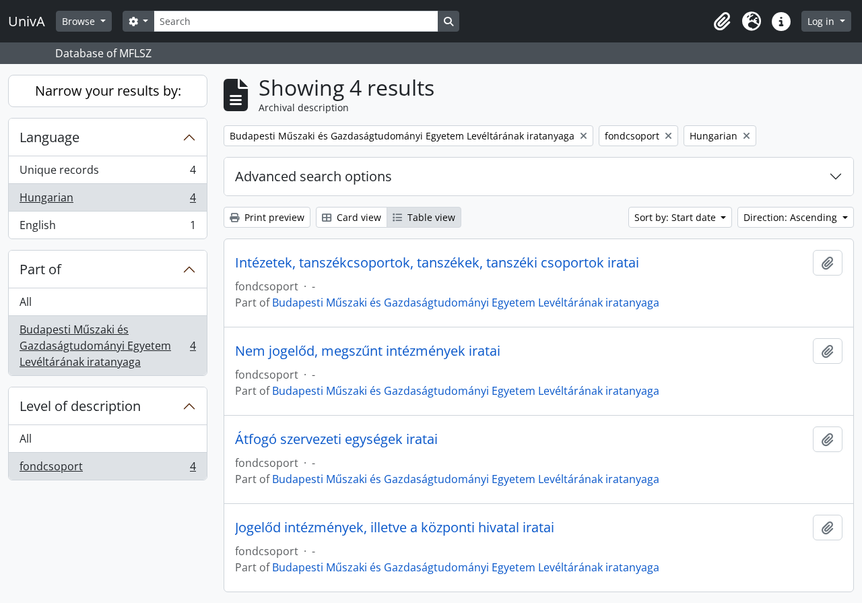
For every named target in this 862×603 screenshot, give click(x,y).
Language (49, 137)
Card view (357, 217)
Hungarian (107, 201)
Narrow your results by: (108, 91)
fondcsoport (107, 469)
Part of (40, 269)
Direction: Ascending (791, 217)
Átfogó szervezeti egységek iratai (336, 439)
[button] (722, 21)
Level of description (80, 406)
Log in (822, 21)
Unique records (107, 173)
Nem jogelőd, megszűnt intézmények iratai (367, 351)
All (26, 301)
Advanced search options (313, 176)
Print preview (273, 217)
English (107, 228)
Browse (80, 21)
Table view (430, 217)
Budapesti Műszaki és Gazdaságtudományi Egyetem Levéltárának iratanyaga (107, 345)
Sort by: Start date (676, 217)
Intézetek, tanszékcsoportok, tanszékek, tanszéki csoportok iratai (437, 263)
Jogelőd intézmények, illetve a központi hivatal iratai (394, 527)
